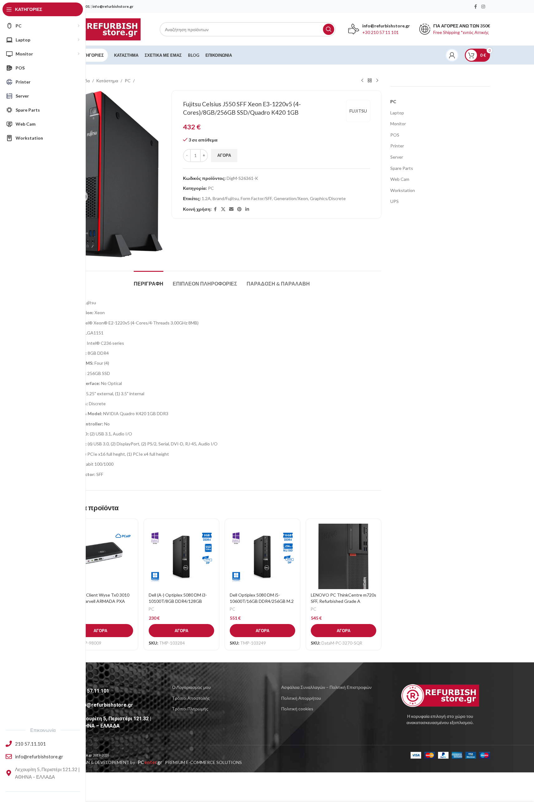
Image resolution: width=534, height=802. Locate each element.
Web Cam (399, 179)
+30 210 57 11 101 (380, 32)
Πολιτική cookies (297, 708)
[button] (100, 630)
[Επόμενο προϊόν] (377, 80)
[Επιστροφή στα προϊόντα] (369, 80)
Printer (397, 145)
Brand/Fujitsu (226, 198)
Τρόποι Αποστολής (191, 698)
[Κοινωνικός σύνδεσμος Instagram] (483, 6)
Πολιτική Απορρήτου (301, 698)
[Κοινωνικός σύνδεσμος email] (231, 209)
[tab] (148, 280)
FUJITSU (358, 110)
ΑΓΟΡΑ (224, 155)
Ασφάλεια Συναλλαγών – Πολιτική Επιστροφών (326, 687)
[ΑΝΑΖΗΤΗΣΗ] (328, 29)
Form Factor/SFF (256, 198)
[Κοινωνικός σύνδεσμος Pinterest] (239, 209)
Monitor (398, 123)
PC (128, 80)
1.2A (206, 198)
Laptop (397, 112)
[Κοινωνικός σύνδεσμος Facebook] (475, 6)
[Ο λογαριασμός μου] (452, 55)
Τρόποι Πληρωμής (190, 708)
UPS (394, 201)
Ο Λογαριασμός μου (191, 687)
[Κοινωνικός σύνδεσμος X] (223, 209)
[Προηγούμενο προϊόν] (362, 80)
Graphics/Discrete (328, 198)
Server (396, 157)
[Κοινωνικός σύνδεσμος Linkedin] (247, 209)
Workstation (402, 190)
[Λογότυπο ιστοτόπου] (102, 28)
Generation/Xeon (291, 198)
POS (394, 134)
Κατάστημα (107, 80)
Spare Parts (401, 168)
